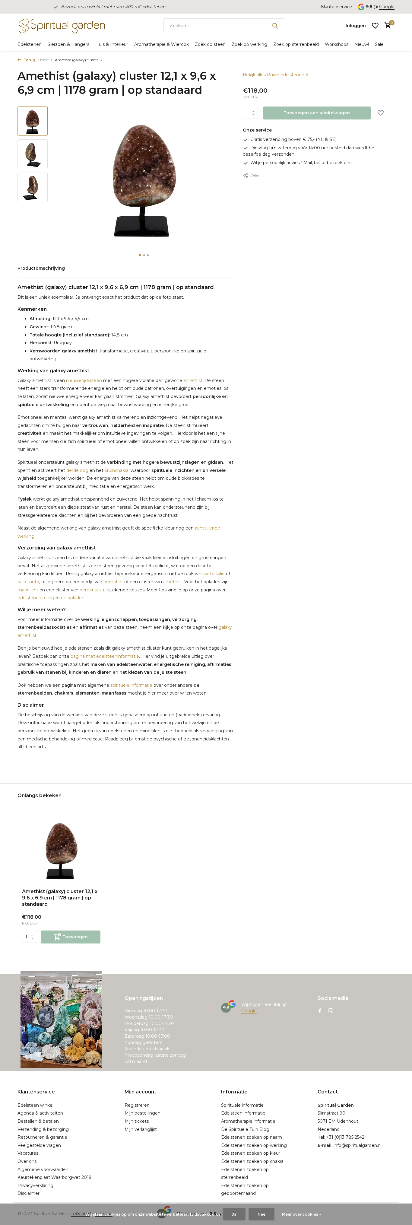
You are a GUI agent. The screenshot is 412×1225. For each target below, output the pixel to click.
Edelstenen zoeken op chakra (252, 1161)
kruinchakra (116, 470)
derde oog (77, 470)
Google (387, 6)
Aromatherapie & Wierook (161, 44)
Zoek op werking (249, 44)
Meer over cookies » (301, 1214)
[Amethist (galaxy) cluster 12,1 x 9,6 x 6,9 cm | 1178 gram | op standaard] (61, 849)
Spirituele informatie (242, 1105)
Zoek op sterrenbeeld (296, 44)
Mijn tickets (137, 1121)
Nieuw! (361, 44)
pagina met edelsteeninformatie (105, 656)
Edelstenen (29, 44)
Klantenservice (336, 6)
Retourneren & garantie (42, 1137)
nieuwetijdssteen (84, 380)
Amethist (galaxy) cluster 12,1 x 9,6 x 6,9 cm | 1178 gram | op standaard (59, 898)
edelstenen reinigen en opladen (50, 597)
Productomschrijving (41, 268)
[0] (386, 26)
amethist (192, 380)
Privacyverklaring (35, 1185)
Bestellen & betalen (38, 1121)
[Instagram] (330, 1011)
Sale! (380, 44)
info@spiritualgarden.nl (358, 1145)
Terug (29, 60)
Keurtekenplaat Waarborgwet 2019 (54, 1177)
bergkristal (91, 590)
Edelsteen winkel (35, 1105)
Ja (234, 1214)
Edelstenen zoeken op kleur (250, 1153)
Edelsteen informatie (243, 1113)
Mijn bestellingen (142, 1113)
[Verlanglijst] (375, 25)
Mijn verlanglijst (141, 1129)
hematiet (113, 581)
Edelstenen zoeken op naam (251, 1137)
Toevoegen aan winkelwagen (317, 113)
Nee (261, 1214)
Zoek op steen (210, 44)
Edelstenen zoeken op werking (254, 1145)
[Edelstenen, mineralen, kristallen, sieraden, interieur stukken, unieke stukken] (61, 26)
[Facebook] (320, 1011)
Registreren (137, 1105)
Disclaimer (28, 1193)
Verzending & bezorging (43, 1129)
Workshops (336, 44)
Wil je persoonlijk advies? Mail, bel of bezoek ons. (301, 163)
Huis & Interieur (111, 44)
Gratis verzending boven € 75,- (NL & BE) (293, 139)
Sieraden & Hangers (68, 44)
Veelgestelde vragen (39, 1145)
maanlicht (27, 590)
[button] (140, 255)
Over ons (26, 1161)
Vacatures (27, 1153)
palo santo (28, 581)
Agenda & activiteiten (40, 1113)
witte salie (214, 573)
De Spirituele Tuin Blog (245, 1129)
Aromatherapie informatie (248, 1121)
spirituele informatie (131, 685)
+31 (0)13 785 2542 (345, 1137)
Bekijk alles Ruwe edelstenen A (276, 75)
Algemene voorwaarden (42, 1169)
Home (43, 60)
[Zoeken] (275, 26)
